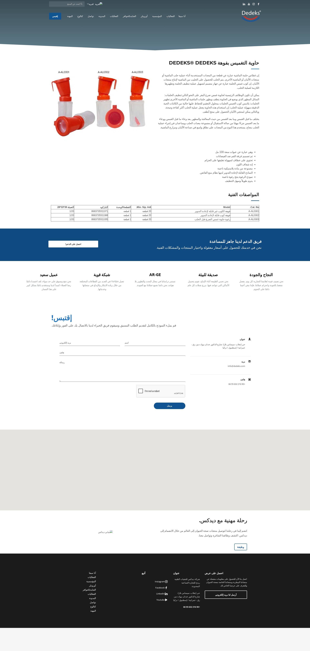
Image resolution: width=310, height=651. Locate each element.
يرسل (169, 406)
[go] (81, 4)
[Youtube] (248, 4)
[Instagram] (253, 4)
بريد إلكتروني (65, 342)
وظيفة (240, 547)
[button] (155, 468)
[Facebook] (258, 4)
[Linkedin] (244, 4)
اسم (127, 342)
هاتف (61, 352)
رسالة (62, 362)
